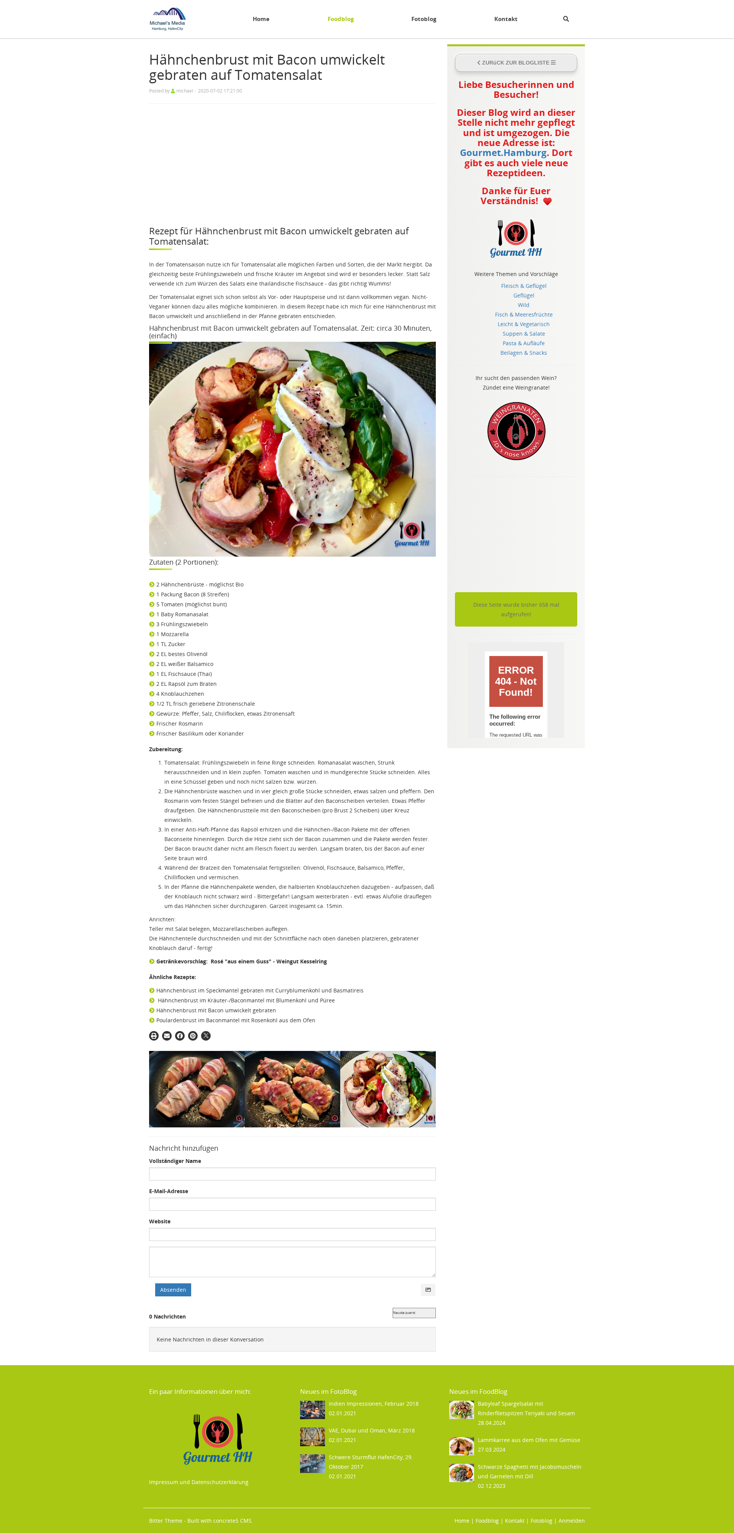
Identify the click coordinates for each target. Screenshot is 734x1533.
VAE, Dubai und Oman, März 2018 (372, 1430)
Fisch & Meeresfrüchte (524, 314)
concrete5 (226, 1520)
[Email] (167, 1036)
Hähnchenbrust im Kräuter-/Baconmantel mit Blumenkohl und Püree (246, 1000)
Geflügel (523, 295)
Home (261, 19)
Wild (523, 305)
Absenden (173, 1289)
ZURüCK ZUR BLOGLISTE (516, 63)
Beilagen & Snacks (523, 352)
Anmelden (572, 1520)
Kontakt (506, 19)
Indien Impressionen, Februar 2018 (374, 1403)
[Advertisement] (292, 164)
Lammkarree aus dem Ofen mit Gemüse (529, 1440)
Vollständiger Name (175, 1160)
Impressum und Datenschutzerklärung (198, 1482)
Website (160, 1221)
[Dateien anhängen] (428, 1289)
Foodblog (341, 19)
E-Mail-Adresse (168, 1191)
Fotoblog (423, 19)
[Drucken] (154, 1036)
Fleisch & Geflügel (524, 285)
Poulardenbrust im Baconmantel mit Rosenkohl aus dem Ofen (235, 1020)
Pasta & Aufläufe (524, 343)
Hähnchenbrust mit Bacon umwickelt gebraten (216, 1010)
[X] (206, 1036)
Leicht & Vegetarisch (524, 324)
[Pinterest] (193, 1036)
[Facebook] (180, 1036)
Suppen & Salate (524, 333)
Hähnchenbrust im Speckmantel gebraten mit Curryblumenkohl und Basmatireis (260, 990)
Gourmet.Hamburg (503, 152)
